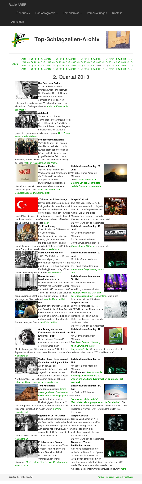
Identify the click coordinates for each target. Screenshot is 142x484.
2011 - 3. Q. (127, 62)
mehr (45, 222)
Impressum (110, 477)
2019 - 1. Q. (27, 69)
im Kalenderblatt (49, 322)
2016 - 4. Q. (65, 58)
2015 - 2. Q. (77, 65)
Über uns (22, 13)
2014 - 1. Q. (90, 69)
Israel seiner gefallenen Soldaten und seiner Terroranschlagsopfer (53, 392)
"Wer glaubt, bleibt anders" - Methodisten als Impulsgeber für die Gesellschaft (95, 400)
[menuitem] (11, 11)
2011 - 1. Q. (127, 69)
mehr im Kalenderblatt (54, 299)
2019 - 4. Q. (27, 58)
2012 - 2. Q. (115, 65)
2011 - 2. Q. (127, 65)
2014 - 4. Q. (90, 58)
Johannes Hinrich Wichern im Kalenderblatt (36, 382)
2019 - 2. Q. (27, 65)
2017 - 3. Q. (52, 62)
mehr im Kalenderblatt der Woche (40, 162)
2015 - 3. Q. (77, 62)
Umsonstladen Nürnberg (83, 246)
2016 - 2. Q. (65, 65)
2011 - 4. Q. (127, 58)
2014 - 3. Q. (90, 62)
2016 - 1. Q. (65, 69)
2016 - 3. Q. (65, 62)
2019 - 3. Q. (27, 62)
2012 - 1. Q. (115, 69)
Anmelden (17, 22)
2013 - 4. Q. (102, 58)
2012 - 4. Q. (115, 58)
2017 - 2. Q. (52, 65)
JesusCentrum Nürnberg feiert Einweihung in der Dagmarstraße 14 (85, 345)
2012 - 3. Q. (115, 62)
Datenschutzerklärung (124, 477)
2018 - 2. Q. (40, 65)
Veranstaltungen (97, 13)
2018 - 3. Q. (40, 62)
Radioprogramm (45, 13)
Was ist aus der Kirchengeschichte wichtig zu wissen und (97, 377)
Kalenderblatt (71, 13)
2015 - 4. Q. (77, 58)
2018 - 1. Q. (40, 69)
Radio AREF (17, 4)
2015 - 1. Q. (77, 69)
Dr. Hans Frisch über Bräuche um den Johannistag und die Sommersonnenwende (86, 183)
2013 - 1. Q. (102, 69)
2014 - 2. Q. (90, 65)
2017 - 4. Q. (52, 58)
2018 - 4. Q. (40, 58)
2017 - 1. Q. (52, 69)
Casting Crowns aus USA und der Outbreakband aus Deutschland (88, 294)
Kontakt (117, 13)
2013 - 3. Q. (102, 62)
